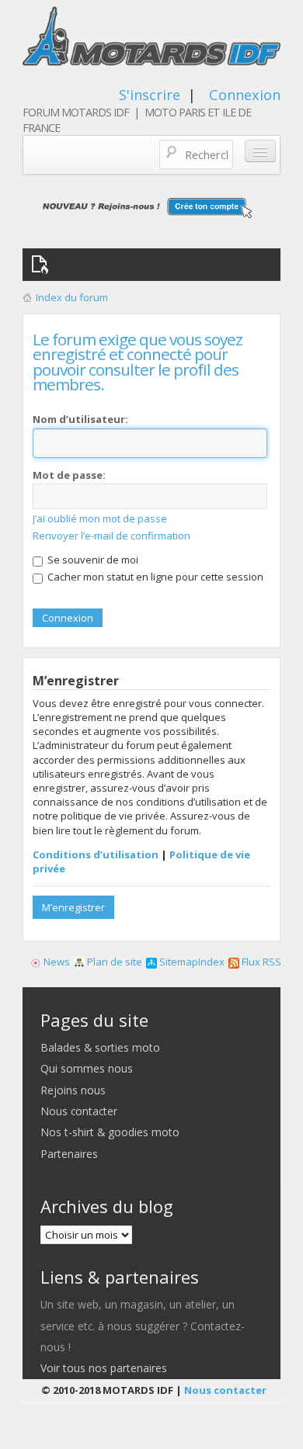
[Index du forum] (152, 40)
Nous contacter (78, 1111)
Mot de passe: (69, 475)
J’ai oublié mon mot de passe (100, 518)
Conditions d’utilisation (95, 854)
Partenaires (69, 1153)
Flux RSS (260, 962)
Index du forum (72, 297)
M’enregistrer (73, 907)
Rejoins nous (73, 1090)
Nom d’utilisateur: (80, 419)
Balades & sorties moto (100, 1047)
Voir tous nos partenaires (103, 1368)
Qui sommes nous (86, 1068)
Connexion (244, 94)
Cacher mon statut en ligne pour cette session (154, 577)
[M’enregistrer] (151, 207)
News (55, 962)
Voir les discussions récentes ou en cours (43, 265)
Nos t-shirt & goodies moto (109, 1132)
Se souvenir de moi (91, 560)
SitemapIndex (191, 962)
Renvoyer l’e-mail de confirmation (111, 536)
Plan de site (113, 962)
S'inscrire (149, 94)
